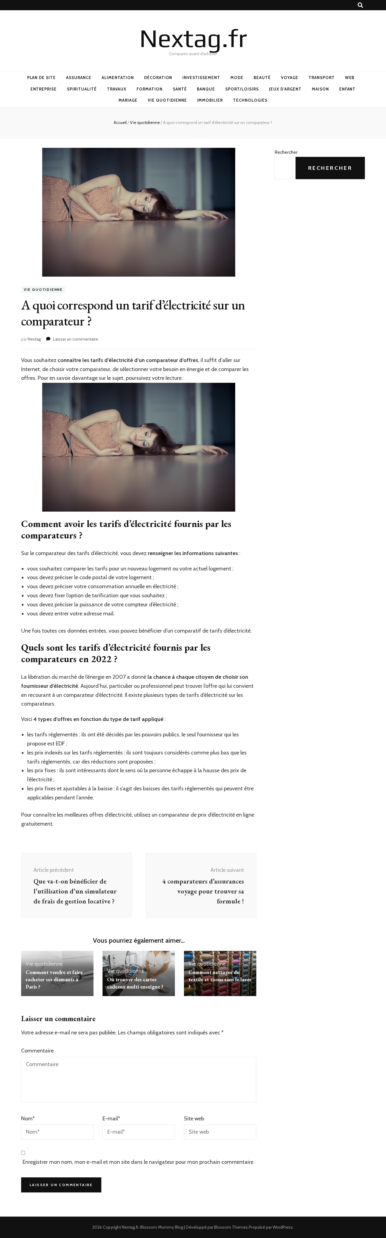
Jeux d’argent (285, 89)
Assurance (78, 77)
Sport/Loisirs (242, 89)
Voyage (289, 77)
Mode (236, 77)
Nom (28, 1118)
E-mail (111, 1118)
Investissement (201, 77)
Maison (320, 89)
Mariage (128, 100)
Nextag (34, 339)
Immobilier (210, 100)
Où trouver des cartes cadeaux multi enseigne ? (135, 983)
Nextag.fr (193, 37)
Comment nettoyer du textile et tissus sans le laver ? (220, 979)
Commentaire (37, 1050)
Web (350, 77)
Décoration (158, 77)
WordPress (283, 1227)
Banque (206, 89)
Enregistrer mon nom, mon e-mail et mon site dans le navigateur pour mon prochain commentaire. (139, 1162)
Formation (150, 89)
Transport (321, 77)
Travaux (116, 89)
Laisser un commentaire (75, 339)
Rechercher (286, 152)
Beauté (262, 77)
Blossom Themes (231, 1227)
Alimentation (118, 77)
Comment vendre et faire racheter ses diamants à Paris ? (54, 979)
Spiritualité (82, 89)
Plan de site (41, 77)
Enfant (347, 89)
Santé (180, 89)
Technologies (250, 100)
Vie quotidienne (167, 100)
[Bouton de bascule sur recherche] (360, 5)
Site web (194, 1118)
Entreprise (43, 89)
